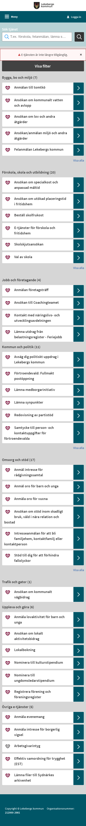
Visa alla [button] (78, 160)
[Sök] (79, 37)
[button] (43, 66)
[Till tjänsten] (78, 88)
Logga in (74, 17)
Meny (14, 16)
